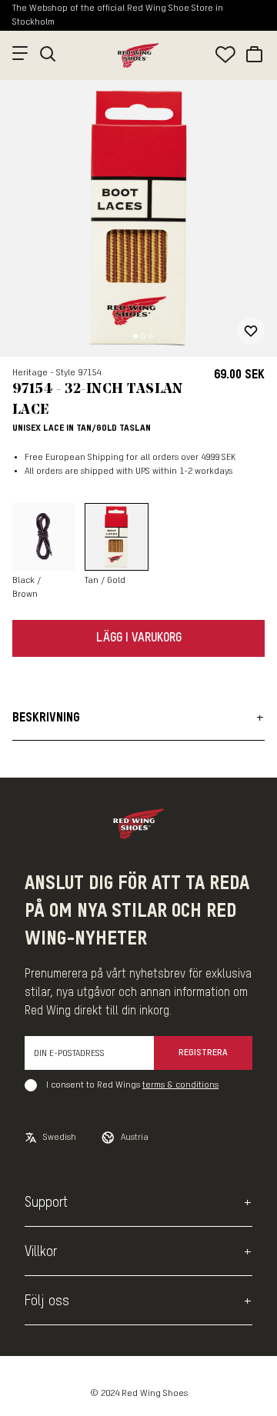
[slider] (138, 218)
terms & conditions (180, 1085)
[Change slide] (135, 336)
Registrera (203, 1053)
